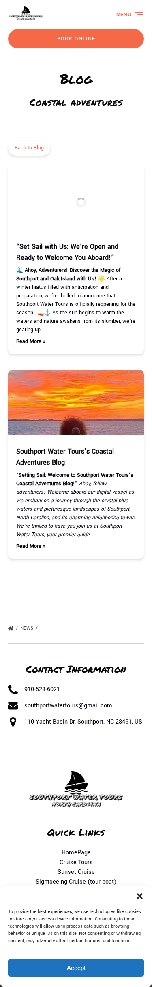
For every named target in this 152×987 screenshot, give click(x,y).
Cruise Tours (76, 862)
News (27, 628)
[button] (140, 896)
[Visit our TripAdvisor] (69, 751)
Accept (76, 967)
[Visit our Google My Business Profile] (33, 751)
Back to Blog (29, 148)
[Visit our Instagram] (49, 751)
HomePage (76, 852)
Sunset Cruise (76, 872)
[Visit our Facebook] (16, 751)
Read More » (30, 341)
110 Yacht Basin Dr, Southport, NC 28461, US (83, 722)
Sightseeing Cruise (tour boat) (76, 882)
